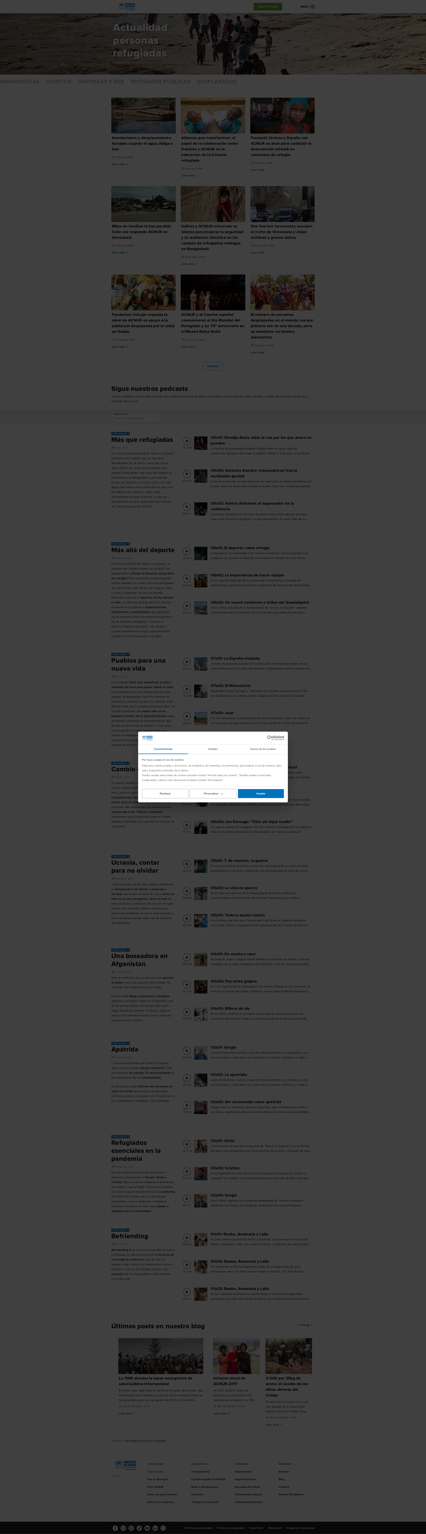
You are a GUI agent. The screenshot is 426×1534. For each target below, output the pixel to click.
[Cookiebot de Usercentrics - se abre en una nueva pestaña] (269, 737)
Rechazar (165, 793)
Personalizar (211, 793)
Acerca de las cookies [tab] (263, 749)
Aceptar (260, 793)
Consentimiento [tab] (163, 749)
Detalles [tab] (213, 749)
